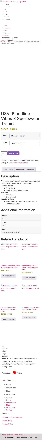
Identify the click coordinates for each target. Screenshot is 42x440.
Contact (8, 19)
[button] (6, 21)
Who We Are (7, 28)
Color (5, 135)
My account (7, 33)
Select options (8, 276)
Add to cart (13, 153)
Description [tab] (8, 169)
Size (5, 142)
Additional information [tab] (25, 169)
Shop (7, 11)
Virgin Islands (18, 41)
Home (7, 4)
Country (9, 41)
